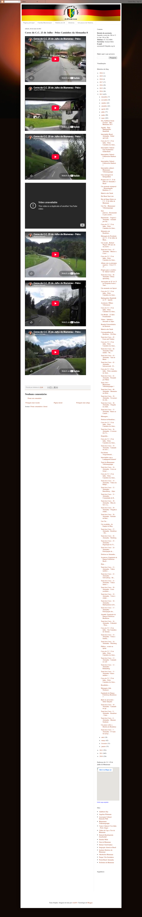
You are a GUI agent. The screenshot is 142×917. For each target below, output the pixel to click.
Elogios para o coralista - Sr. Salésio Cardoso (109, 271)
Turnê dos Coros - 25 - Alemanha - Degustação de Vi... (108, 543)
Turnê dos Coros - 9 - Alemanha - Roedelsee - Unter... (109, 713)
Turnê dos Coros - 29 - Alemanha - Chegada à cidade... (109, 509)
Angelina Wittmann (105, 814)
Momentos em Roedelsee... (105, 232)
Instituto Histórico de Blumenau (105, 851)
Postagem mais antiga (83, 403)
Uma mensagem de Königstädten (107, 176)
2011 (101, 753)
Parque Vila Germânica (106, 857)
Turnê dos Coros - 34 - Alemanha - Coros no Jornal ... (108, 469)
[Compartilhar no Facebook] (55, 387)
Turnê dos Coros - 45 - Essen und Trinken (108, 338)
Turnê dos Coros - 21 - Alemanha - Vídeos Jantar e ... (108, 583)
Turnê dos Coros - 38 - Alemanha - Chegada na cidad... (108, 405)
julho (103, 112)
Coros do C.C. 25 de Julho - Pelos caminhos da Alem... (109, 371)
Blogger (90, 903)
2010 (101, 756)
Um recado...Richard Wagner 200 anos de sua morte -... (108, 245)
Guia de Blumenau (105, 842)
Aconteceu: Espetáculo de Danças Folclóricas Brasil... (109, 559)
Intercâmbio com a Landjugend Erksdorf (108, 458)
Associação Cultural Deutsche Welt (105, 818)
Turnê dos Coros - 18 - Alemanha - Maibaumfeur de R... (108, 603)
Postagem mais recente (33, 403)
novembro (104, 100)
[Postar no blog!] (50, 387)
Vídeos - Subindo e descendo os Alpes (107, 320)
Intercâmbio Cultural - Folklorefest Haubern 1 (108, 163)
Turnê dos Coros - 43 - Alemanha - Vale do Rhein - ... (108, 357)
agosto (103, 109)
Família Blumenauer (45, 23)
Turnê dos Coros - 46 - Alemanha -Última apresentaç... (108, 277)
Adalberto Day (103, 812)
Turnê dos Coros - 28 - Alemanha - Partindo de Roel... (108, 516)
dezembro (104, 97)
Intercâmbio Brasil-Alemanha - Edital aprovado (107, 136)
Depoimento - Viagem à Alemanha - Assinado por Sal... (108, 219)
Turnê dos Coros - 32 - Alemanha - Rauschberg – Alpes (108, 489)
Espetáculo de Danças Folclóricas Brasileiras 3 (108, 695)
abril (103, 737)
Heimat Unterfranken (105, 845)
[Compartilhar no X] (53, 387)
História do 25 (60, 23)
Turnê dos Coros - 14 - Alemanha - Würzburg (109, 642)
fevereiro (104, 743)
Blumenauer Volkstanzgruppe (104, 822)
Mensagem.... (105, 416)
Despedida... (105, 436)
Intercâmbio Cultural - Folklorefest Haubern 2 (108, 156)
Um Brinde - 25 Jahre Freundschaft (108, 316)
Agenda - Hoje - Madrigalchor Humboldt (106, 129)
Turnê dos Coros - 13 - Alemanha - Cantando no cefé (108, 660)
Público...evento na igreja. (107, 647)
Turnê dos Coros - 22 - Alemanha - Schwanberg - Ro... (108, 576)
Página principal (28, 23)
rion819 (74, 903)
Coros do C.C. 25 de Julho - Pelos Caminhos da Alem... (108, 143)
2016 (101, 85)
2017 (101, 82)
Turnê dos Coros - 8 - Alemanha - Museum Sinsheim (108, 720)
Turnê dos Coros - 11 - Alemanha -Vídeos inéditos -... (108, 673)
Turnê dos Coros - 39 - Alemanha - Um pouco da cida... (109, 398)
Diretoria (71, 23)
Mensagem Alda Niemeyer (106, 689)
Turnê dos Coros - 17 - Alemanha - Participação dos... (108, 609)
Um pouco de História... (86, 23)
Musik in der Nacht (107, 193)
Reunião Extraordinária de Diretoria (108, 325)
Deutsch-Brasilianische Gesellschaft (106, 836)
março (103, 740)
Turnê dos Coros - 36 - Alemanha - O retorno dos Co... (108, 431)
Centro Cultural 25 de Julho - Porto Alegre (107, 827)
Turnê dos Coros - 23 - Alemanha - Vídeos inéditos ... (108, 569)
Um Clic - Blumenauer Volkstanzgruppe (108, 207)
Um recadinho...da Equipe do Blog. (107, 525)
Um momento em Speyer (109, 288)
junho (103, 115)
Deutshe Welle (103, 839)
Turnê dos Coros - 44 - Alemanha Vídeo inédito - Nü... (108, 351)
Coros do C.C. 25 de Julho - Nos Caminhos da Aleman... (108, 630)
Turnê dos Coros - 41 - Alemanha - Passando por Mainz (108, 378)
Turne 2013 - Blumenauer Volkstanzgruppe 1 (107, 384)
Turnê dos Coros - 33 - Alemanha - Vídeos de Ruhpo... (109, 483)
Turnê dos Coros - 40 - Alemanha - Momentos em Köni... (109, 391)
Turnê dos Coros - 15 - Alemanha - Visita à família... (108, 637)
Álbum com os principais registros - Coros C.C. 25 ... (109, 265)
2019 (101, 76)
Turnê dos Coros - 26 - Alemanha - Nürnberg (108, 537)
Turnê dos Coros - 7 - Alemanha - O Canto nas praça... (108, 732)
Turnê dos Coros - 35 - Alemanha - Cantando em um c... (108, 448)
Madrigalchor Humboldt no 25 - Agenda (108, 299)
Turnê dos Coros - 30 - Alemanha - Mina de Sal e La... (108, 503)
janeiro (103, 746)
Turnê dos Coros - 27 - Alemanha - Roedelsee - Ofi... (109, 531)
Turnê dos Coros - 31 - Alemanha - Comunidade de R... (108, 496)
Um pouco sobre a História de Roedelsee (108, 726)
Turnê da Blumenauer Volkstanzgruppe (107, 463)
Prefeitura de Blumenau (106, 862)
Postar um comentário (34, 398)
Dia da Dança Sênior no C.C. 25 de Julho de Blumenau (108, 201)
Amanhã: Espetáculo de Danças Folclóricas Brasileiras (108, 616)
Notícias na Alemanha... (108, 554)
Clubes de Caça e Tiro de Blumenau (107, 831)
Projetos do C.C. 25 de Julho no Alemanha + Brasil (108, 181)
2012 (101, 750)
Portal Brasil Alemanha (106, 860)
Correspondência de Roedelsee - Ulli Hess (108, 333)
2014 (101, 91)
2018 (101, 79)
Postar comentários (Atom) (39, 406)
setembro (104, 106)
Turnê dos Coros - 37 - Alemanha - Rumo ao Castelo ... (108, 411)
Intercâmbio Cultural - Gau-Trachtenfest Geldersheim (108, 149)
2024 (101, 73)
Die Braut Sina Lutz (107, 196)
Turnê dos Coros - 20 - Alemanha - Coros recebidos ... (108, 589)
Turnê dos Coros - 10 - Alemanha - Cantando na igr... (108, 706)
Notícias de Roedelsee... (108, 419)
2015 (101, 88)
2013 (101, 94)
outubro (104, 103)
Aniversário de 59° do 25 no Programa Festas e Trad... (109, 283)
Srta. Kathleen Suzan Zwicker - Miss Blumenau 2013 (107, 123)
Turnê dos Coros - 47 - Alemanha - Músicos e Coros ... (109, 251)
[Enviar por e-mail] (48, 387)
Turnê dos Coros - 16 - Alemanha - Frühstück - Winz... (109, 623)
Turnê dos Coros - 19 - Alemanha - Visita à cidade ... (108, 596)
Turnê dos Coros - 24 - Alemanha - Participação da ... (108, 549)
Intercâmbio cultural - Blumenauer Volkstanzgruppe (108, 170)
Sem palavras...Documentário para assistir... (109, 213)
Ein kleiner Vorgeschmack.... (107, 453)
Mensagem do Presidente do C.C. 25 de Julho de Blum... (109, 238)
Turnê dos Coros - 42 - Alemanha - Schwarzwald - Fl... (108, 364)
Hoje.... (103, 564)
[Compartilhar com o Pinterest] (57, 387)
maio (103, 118)
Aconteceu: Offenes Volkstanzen (107, 304)
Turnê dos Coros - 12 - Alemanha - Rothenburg (108, 667)
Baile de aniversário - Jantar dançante (107, 701)
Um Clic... (104, 521)
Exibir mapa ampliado (102, 802)
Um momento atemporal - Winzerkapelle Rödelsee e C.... (108, 188)
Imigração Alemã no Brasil (107, 847)
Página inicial (58, 403)
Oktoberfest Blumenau (106, 854)
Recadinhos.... (105, 685)
